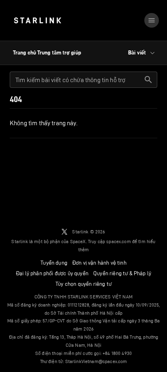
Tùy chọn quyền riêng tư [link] (83, 284)
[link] (37, 20)
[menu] (151, 20)
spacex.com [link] (118, 241)
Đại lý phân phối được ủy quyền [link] (52, 273)
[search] (148, 80)
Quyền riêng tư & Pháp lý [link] (122, 273)
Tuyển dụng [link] (54, 262)
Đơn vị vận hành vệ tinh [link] (99, 262)
